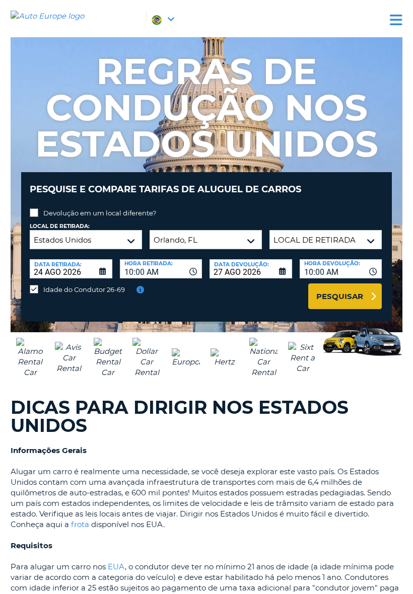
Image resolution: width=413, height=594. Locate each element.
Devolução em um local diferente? (99, 213)
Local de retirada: (60, 226)
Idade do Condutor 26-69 (84, 289)
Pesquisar (339, 296)
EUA (116, 566)
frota (80, 524)
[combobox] (161, 268)
